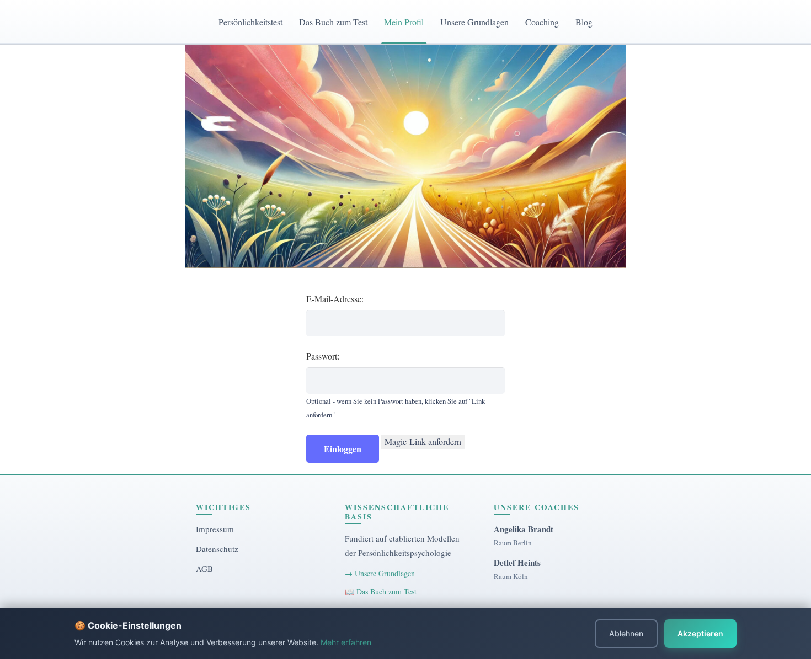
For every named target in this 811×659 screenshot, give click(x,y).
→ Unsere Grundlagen (380, 573)
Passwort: (322, 356)
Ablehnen (626, 633)
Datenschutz (217, 548)
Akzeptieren (700, 633)
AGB (204, 568)
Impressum (215, 528)
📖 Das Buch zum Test (381, 591)
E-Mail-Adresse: (335, 298)
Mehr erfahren (346, 642)
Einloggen (342, 448)
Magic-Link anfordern (423, 441)
